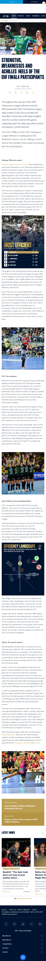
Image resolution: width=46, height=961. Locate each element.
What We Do (6, 940)
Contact (5, 952)
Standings (35, 16)
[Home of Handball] (23, 957)
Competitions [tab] (34, 2)
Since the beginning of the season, (15, 164)
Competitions (7, 944)
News (14, 16)
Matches (21, 16)
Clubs (28, 16)
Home (4, 910)
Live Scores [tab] (11, 2)
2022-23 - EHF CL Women (19, 910)
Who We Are (6, 936)
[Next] (43, 3)
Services (5, 948)
